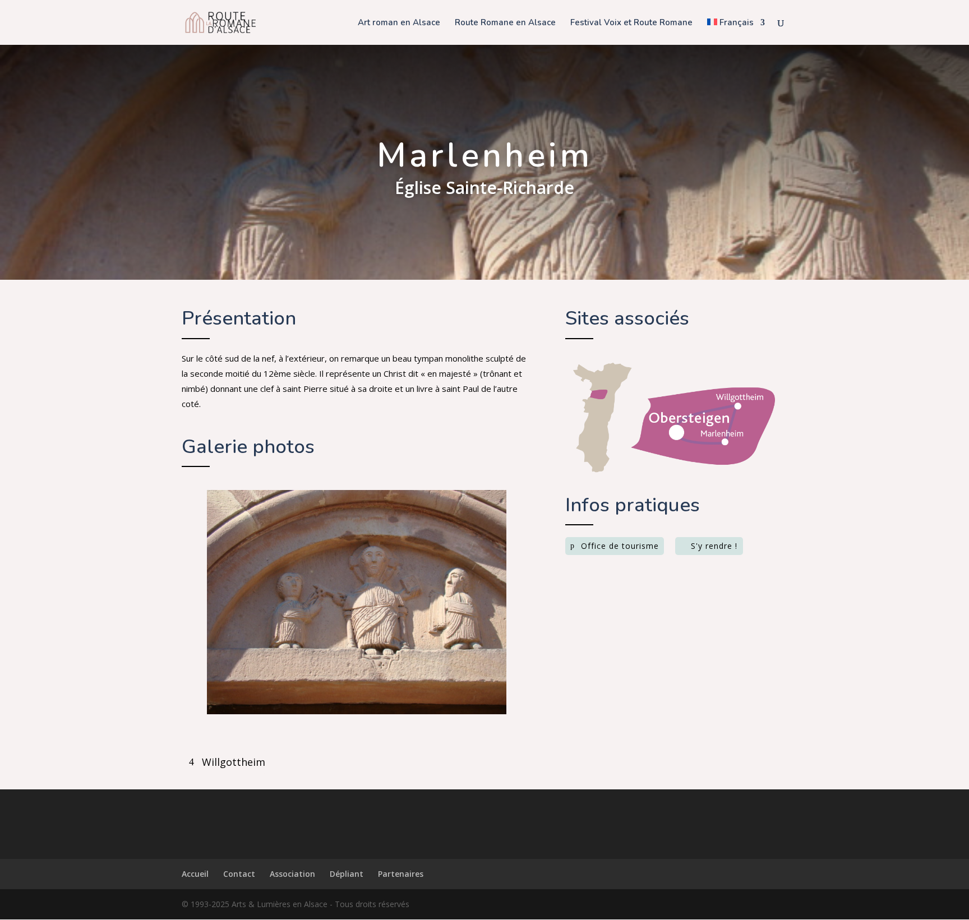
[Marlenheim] (356, 711)
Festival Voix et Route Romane (631, 23)
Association (292, 873)
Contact (239, 873)
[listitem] (739, 401)
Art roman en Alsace (399, 23)
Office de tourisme (620, 545)
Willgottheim (233, 762)
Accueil (195, 873)
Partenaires (400, 873)
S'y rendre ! (714, 545)
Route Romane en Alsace (505, 23)
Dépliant (346, 873)
